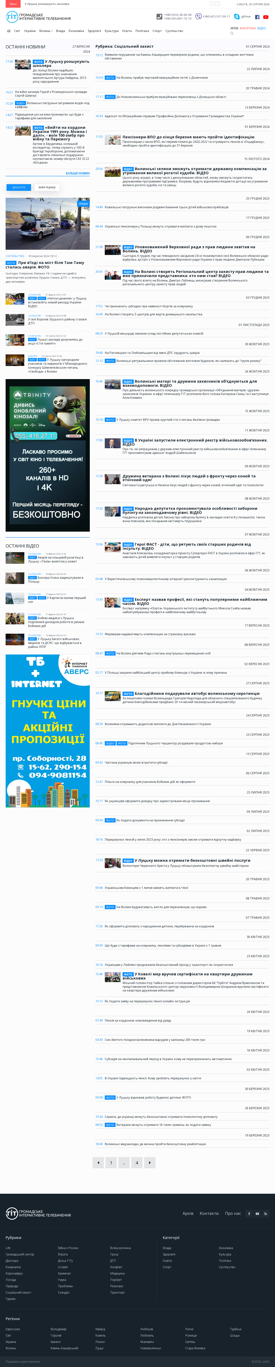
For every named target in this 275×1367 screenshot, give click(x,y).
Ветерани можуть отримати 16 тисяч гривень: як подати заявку (158, 1125)
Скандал (63, 1292)
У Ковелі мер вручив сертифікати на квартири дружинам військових (188, 976)
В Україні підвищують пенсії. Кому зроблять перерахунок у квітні (153, 1078)
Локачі (100, 1342)
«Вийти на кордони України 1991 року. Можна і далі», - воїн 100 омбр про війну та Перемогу (60, 133)
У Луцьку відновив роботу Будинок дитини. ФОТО (148, 1098)
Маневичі (147, 1342)
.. (124, 1163)
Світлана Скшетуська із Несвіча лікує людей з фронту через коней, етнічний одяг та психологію (193, 485)
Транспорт (117, 1292)
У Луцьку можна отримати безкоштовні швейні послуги (187, 861)
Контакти (209, 1213)
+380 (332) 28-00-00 (178, 14)
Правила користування (23, 1362)
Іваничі (55, 1342)
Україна (30, 31)
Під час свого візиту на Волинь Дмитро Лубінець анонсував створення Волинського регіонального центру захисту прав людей (185, 282)
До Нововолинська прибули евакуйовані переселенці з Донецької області (166, 97)
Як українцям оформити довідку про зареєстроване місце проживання (157, 801)
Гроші (114, 1254)
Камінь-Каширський (64, 1348)
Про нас (233, 1213)
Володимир (58, 1329)
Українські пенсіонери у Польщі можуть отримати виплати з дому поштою (160, 226)
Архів (234, 28)
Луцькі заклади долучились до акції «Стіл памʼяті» (55, 341)
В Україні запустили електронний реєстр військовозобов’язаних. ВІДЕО (195, 442)
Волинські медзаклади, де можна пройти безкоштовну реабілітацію (155, 1144)
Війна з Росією (68, 1248)
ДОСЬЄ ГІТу (18, 187)
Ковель (100, 1335)
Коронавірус (14, 1273)
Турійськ (236, 1329)
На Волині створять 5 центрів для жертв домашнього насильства (153, 314)
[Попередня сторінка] (98, 1162)
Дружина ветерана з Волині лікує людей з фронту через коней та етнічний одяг (189, 478)
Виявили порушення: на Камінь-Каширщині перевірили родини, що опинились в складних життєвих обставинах (179, 56)
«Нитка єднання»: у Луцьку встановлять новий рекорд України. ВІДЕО (57, 302)
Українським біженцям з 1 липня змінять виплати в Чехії (146, 888)
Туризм (10, 1299)
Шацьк (235, 1335)
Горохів (56, 1335)
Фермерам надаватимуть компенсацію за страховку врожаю (150, 634)
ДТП (113, 1261)
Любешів (146, 1329)
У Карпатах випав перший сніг (57, 600)
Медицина (117, 1273)
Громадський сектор (20, 1254)
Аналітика (248, 28)
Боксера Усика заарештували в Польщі (55, 580)
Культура (111, 31)
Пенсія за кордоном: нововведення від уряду (138, 1020)
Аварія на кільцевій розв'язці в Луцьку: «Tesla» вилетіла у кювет (55, 559)
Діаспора (12, 1261)
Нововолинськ (150, 1348)
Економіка (76, 31)
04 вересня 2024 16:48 (56, 315)
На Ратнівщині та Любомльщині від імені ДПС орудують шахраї (152, 353)
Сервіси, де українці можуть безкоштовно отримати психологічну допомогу (161, 1117)
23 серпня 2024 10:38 (52, 356)
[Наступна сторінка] (149, 1162)
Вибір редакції (47, 187)
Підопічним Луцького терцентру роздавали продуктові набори (164, 743)
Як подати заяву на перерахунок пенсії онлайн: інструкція (147, 1001)
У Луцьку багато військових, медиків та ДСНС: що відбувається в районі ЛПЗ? (55, 643)
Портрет (116, 1280)
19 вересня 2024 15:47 (56, 554)
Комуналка (13, 1267)
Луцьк (99, 1348)
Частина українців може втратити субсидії (136, 762)
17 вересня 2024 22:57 (56, 594)
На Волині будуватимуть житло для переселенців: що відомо (156, 907)
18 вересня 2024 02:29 (56, 574)
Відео (261, 28)
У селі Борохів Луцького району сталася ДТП (57, 321)
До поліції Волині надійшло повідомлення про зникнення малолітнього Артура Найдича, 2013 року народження (59, 75)
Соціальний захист (18, 1292)
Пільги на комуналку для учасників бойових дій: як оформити (150, 782)
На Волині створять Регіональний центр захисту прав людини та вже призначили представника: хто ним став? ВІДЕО (196, 274)
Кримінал (64, 1273)
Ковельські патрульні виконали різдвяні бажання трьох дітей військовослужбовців (167, 207)
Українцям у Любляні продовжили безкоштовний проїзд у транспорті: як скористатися (169, 965)
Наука (62, 1280)
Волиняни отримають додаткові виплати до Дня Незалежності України (158, 724)
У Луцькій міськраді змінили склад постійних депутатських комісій (154, 333)
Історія (63, 1267)
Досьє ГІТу (65, 1261)
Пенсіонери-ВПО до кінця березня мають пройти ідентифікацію (188, 137)
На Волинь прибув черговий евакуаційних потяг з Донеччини (157, 78)
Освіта (127, 31)
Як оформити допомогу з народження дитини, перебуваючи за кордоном (159, 926)
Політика (142, 31)
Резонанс (116, 1286)
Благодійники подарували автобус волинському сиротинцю (192, 694)
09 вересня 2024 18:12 (43, 256)
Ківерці (100, 1329)
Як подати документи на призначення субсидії (145, 820)
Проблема (65, 1286)
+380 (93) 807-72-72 (178, 18)
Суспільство (174, 31)
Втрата (63, 1254)
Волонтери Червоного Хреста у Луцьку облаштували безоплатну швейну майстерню (186, 866)
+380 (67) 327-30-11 (216, 16)
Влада (60, 31)
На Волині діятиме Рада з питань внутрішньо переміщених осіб (158, 653)
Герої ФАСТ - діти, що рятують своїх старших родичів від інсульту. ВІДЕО (187, 546)
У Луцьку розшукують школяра (47, 3)
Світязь (190, 1342)
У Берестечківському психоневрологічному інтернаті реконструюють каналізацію (166, 579)
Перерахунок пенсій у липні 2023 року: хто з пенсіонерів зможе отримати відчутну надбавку (173, 839)
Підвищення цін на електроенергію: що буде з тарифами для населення (49, 116)
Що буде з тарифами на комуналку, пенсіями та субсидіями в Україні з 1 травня (163, 945)
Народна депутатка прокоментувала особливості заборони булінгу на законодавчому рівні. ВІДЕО (190, 510)
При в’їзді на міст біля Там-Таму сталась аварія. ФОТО (45, 265)
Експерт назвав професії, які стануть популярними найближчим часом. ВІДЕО (195, 601)
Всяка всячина (120, 1248)
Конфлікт (116, 1267)
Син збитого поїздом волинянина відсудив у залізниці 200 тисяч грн (155, 1040)
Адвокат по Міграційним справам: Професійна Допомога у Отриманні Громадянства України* (174, 116)
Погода (11, 1280)
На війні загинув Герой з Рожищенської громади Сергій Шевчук (51, 93)
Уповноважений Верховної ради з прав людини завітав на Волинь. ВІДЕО (189, 249)
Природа (12, 1286)
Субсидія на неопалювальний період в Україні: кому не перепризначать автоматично (168, 1059)
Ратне (189, 1329)
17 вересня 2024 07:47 (56, 614)
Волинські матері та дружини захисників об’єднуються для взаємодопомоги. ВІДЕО (190, 383)
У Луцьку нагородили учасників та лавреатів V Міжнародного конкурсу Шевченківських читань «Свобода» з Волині (57, 365)
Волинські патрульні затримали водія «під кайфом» (52, 105)
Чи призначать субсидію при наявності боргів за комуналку (149, 306)
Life (8, 1248)
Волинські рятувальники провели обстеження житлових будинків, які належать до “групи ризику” (183, 361)
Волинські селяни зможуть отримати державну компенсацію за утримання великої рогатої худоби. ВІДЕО (195, 171)
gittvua (246, 16)
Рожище (191, 1335)
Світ (17, 31)
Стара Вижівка (195, 1348)
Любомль (147, 1335)
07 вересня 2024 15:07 (56, 295)
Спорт (157, 31)
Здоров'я (94, 31)
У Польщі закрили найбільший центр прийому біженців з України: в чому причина (166, 672)
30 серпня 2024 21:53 (56, 336)
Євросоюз (13, 1329)
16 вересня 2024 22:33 (56, 635)
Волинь (45, 31)
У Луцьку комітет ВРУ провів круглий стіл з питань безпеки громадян (163, 420)
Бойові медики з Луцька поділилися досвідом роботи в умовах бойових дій (56, 622)
